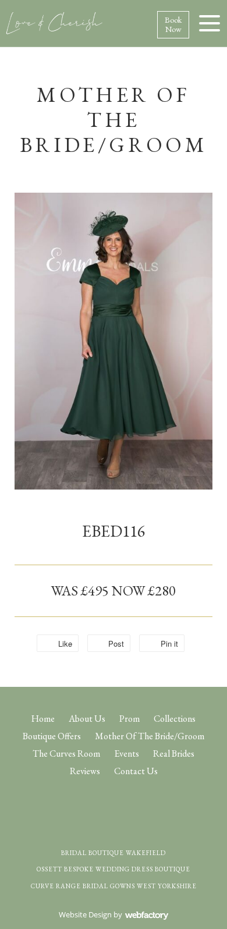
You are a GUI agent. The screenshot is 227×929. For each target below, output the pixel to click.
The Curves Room (66, 753)
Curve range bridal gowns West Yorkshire (114, 886)
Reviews (85, 771)
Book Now (173, 25)
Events (126, 753)
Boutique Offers (52, 736)
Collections (175, 718)
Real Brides (173, 753)
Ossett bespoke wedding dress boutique (113, 869)
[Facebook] (103, 803)
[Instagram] (124, 803)
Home (43, 718)
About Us (87, 718)
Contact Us (136, 771)
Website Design (85, 914)
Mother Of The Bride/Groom (149, 736)
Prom (129, 718)
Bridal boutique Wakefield (113, 853)
